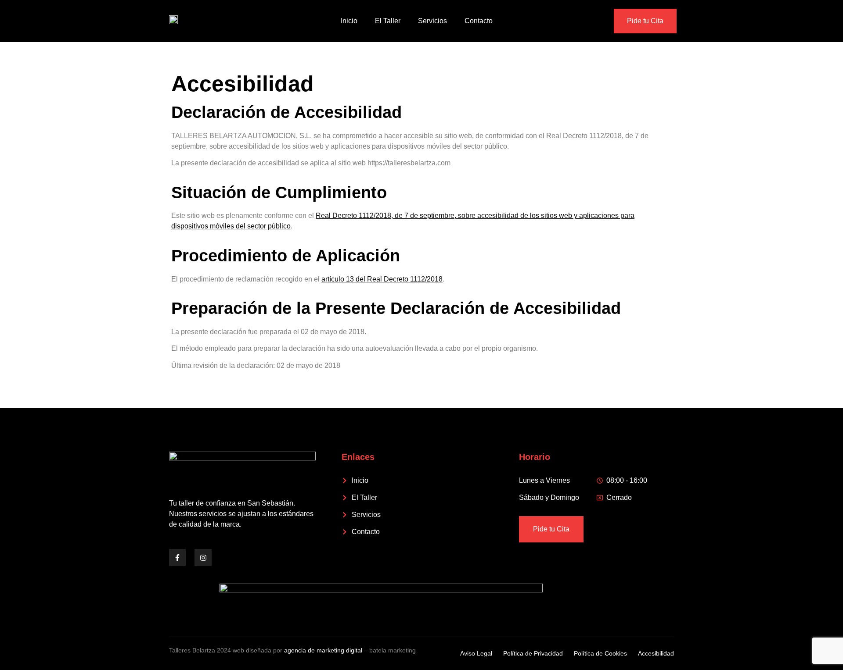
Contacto (479, 21)
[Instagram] (203, 557)
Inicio (349, 21)
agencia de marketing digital (323, 650)
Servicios (432, 21)
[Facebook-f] (177, 557)
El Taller (387, 21)
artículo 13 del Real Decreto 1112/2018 (382, 279)
